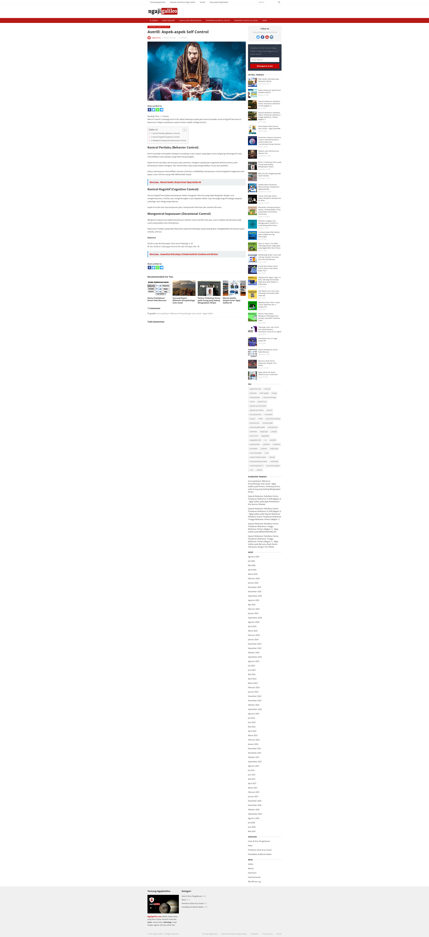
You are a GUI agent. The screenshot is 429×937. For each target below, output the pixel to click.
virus (251, 470)
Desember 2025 (254, 587)
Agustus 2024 (253, 622)
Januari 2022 (253, 744)
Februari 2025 (254, 609)
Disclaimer (255, 934)
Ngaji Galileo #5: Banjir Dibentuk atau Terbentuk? (268, 373)
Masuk (250, 868)
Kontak (202, 2)
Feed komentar (254, 877)
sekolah (272, 457)
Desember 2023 (254, 644)
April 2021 (252, 783)
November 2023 (254, 648)
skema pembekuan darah (258, 461)
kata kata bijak (268, 423)
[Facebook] (149, 109)
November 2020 (254, 805)
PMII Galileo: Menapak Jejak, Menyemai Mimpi (268, 80)
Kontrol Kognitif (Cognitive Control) (166, 137)
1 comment (183, 38)
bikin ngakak (264, 393)
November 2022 (254, 700)
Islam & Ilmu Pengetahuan (190, 20)
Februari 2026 (254, 578)
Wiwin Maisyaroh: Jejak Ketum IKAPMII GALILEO (269, 91)
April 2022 (252, 731)
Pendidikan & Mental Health (218, 20)
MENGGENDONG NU (267, 531)
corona (252, 402)
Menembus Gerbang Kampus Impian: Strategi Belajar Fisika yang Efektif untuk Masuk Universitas (269, 210)
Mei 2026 (252, 565)
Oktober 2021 (253, 757)
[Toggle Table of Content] (183, 130)
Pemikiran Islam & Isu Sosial (246, 20)
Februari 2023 (254, 687)
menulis (274, 432)
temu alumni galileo (273, 466)
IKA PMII (252, 419)
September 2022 (255, 709)
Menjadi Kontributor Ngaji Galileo (182, 2)
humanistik (268, 414)
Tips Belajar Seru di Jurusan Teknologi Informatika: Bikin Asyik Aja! (268, 293)
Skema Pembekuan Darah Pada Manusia (156, 299)
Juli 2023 (251, 665)
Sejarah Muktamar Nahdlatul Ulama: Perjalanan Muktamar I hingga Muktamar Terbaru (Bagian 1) (269, 116)
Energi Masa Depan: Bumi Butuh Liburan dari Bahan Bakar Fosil (268, 268)
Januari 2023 (253, 692)
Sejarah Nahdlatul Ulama (258, 457)
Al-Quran (154, 20)
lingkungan (264, 432)
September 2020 (255, 814)
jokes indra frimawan (273, 419)
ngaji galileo (265, 436)
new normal (254, 436)
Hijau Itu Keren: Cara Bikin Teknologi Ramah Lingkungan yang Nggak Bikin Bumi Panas (269, 245)
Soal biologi (274, 461)
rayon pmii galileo (256, 453)
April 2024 (252, 626)
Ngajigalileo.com (154, 916)
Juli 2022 (251, 718)
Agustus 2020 (253, 818)
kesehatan (253, 432)
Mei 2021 (252, 779)
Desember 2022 (254, 696)
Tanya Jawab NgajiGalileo (219, 2)
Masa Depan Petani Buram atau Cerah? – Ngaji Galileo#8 (269, 127)
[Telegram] (161, 109)
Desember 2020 (254, 801)
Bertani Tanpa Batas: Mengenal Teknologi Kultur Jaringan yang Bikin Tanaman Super (269, 317)
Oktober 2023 (253, 652)
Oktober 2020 (253, 809)
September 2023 (255, 657)
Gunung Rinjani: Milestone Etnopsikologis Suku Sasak (184, 300)
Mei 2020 (252, 831)
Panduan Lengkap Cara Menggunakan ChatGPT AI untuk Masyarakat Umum (268, 223)
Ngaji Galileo (158, 934)
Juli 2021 (251, 770)
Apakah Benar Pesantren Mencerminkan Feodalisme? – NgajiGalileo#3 (269, 187)
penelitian (266, 444)
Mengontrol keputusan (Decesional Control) (169, 140)
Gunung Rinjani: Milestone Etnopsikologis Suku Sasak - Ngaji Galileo (185, 313)
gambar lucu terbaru (257, 410)
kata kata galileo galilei (257, 427)
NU (266, 440)
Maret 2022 (253, 735)
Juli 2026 (251, 561)
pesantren (276, 444)
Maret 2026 (253, 574)
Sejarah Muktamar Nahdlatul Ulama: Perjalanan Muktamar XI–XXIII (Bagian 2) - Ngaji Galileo (264, 499)
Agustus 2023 (253, 661)
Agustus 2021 (253, 766)
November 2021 (254, 753)
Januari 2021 (253, 796)
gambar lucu (262, 402)
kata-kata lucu (254, 423)
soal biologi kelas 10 (256, 466)
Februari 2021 (254, 792)
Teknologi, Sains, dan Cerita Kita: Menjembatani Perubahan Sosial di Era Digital (269, 329)
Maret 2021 (253, 788)
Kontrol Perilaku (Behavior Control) (166, 133)
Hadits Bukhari (168, 20)
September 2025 (255, 596)
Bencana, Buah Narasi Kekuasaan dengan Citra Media (267, 363)
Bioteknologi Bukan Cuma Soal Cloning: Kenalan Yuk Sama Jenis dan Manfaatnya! (269, 257)
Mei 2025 (252, 604)
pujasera (264, 449)
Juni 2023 (252, 670)
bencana (267, 389)
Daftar (250, 864)
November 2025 (254, 591)
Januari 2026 (253, 583)
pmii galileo (254, 449)
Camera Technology (269, 397)
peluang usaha (255, 444)
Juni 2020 (252, 827)
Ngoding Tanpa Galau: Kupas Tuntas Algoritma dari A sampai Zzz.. (269, 304)
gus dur (269, 410)
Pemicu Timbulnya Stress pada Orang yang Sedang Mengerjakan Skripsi (209, 300)
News (264, 20)
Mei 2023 (252, 674)
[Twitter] (153, 109)
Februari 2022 (254, 740)
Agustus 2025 (253, 600)
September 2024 (255, 617)
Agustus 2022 (253, 713)
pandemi (273, 440)
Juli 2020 (251, 822)
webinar (259, 470)
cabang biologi (255, 397)
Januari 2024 (253, 639)
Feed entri (252, 873)
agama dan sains (255, 389)
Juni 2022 (252, 722)
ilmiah (261, 419)
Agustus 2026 (253, 556)
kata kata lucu (273, 427)
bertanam (253, 393)
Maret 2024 (253, 631)
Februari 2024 (254, 635)
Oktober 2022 (253, 705)
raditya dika (274, 449)
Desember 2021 (254, 748)
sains (267, 453)
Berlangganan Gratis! (265, 66)
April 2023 (252, 679)
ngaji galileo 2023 (255, 440)
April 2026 (252, 570)
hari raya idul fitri (255, 414)
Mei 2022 (252, 726)
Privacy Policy (267, 934)
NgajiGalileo (156, 38)
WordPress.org (254, 881)
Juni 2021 (252, 774)
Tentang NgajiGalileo (157, 2)
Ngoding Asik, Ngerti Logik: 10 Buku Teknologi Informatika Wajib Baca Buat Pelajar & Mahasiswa (269, 280)
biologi (274, 393)
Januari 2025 (253, 613)
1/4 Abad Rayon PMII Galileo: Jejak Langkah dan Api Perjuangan (269, 234)
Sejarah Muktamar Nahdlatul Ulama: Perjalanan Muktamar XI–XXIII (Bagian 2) (269, 103)
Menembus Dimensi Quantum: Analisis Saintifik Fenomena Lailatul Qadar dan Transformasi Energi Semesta (269, 140)
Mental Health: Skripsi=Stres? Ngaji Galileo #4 (231, 300)
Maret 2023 (253, 683)
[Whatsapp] (157, 109)
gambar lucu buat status (258, 406)
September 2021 (255, 761)
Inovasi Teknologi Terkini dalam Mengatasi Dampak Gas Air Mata (269, 198)
